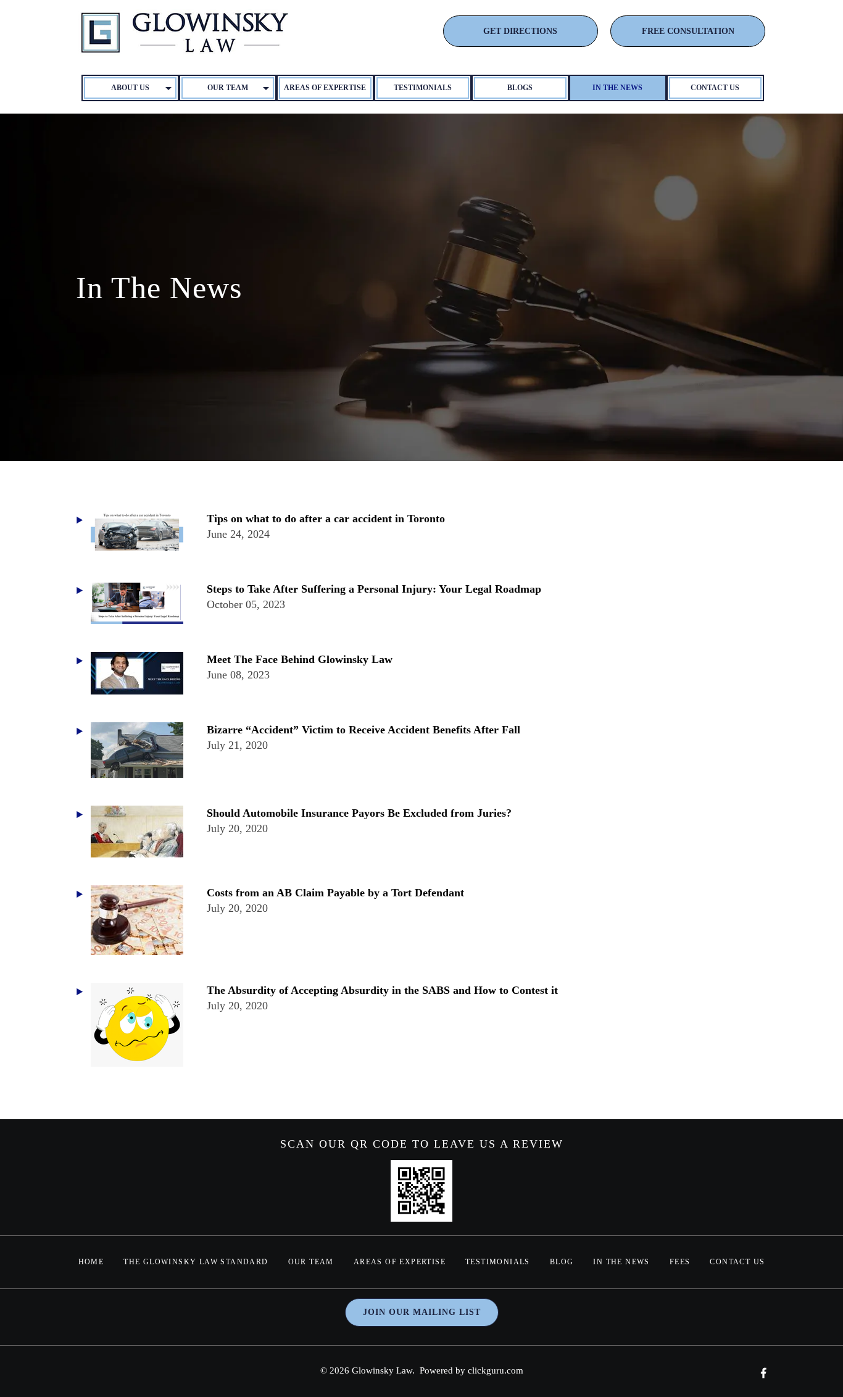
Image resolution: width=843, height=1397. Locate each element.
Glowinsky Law (382, 1370)
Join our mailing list (422, 1312)
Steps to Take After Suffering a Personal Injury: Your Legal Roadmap (374, 589)
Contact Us (715, 87)
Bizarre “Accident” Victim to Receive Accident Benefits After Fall (363, 730)
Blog (562, 1261)
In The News (617, 87)
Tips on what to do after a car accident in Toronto (326, 518)
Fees (680, 1261)
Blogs (520, 87)
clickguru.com (495, 1370)
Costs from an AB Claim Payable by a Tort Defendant (335, 892)
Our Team (311, 1261)
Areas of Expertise (325, 87)
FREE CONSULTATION (688, 31)
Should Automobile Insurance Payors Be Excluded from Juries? (359, 813)
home (91, 1261)
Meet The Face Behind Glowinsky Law (299, 659)
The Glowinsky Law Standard (195, 1261)
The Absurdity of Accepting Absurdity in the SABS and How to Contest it (382, 990)
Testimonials (423, 87)
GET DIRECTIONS (520, 31)
